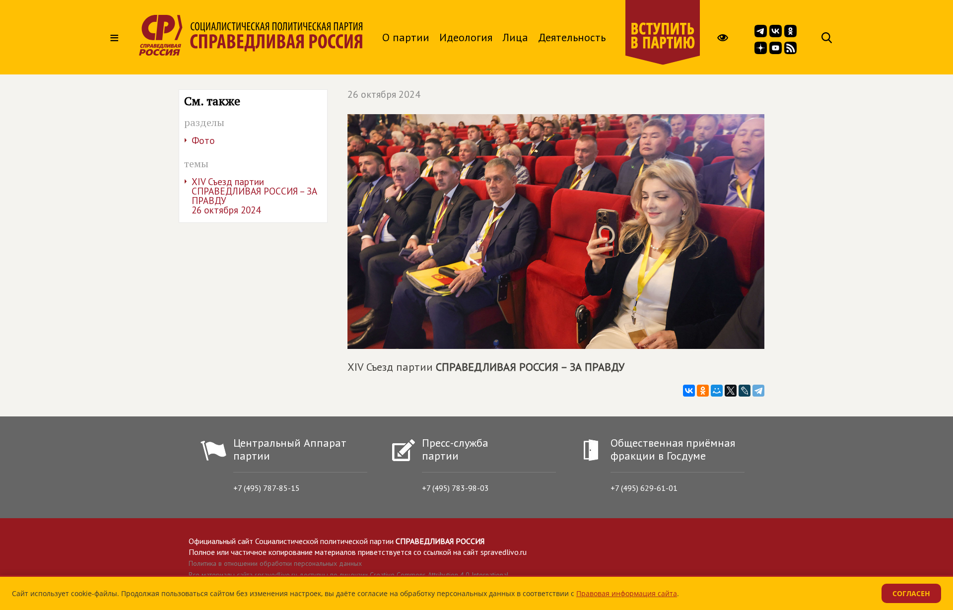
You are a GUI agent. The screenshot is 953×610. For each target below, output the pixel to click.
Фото (203, 140)
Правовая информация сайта (626, 593)
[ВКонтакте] (689, 391)
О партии (405, 37)
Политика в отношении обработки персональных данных (275, 563)
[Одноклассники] (703, 391)
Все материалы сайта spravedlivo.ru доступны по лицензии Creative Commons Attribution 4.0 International (349, 574)
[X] (731, 391)
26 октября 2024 (383, 94)
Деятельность (572, 37)
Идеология (465, 37)
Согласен (911, 593)
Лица (515, 37)
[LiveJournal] (744, 391)
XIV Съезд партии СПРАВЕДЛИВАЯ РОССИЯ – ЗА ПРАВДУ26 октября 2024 (254, 196)
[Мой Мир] (717, 391)
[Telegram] (758, 391)
